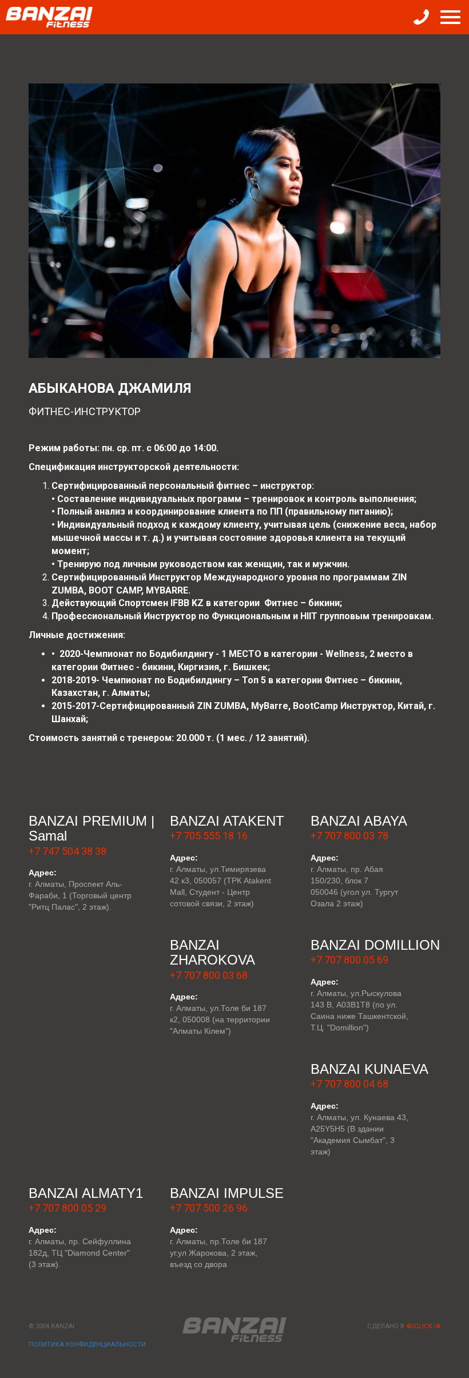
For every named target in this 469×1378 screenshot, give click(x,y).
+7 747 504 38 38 (67, 851)
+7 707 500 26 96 (209, 1208)
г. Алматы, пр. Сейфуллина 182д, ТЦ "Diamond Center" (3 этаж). (80, 1253)
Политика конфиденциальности (87, 1344)
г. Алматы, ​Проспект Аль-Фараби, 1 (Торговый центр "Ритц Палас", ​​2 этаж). (80, 895)
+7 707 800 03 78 (349, 836)
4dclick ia (423, 1326)
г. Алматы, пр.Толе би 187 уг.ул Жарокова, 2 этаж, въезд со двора (218, 1253)
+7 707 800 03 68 (209, 975)
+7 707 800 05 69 (349, 960)
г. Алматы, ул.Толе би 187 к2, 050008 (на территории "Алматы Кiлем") (220, 1019)
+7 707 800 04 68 (349, 1084)
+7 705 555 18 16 (209, 836)
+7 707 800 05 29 (67, 1208)
